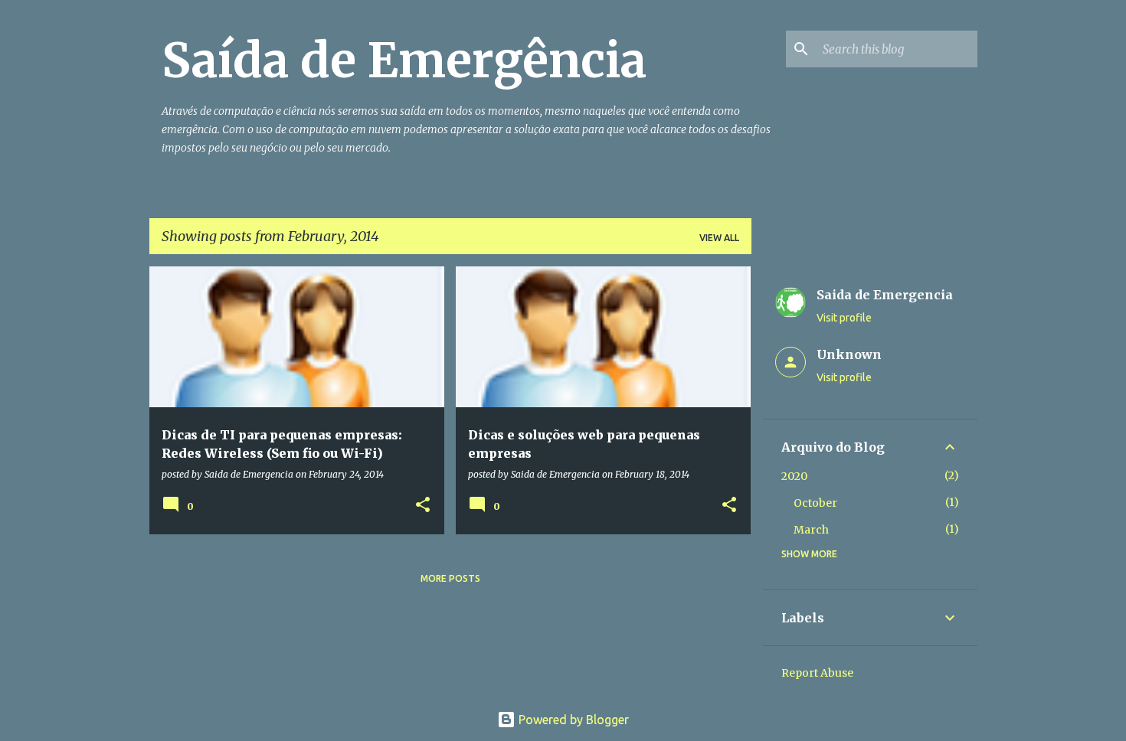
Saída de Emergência (404, 60)
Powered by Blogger (572, 719)
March (811, 530)
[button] (423, 505)
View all (719, 238)
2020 (794, 476)
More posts (450, 578)
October (815, 503)
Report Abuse (817, 673)
